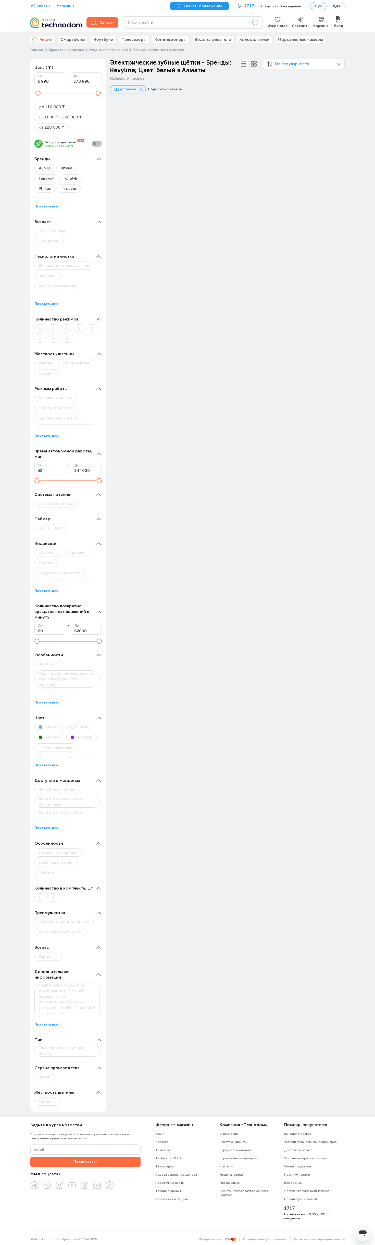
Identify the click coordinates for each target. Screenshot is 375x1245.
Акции (159, 1134)
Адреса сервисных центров (176, 1174)
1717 (289, 1208)
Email (39, 1149)
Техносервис (165, 1166)
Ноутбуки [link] (103, 39)
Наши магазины (231, 1174)
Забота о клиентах (233, 1142)
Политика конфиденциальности (319, 1239)
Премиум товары (297, 1174)
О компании (229, 1134)
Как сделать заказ (297, 1134)
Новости (161, 1142)
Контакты (226, 1166)
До (76, 76)
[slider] (38, 93)
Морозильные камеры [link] (300, 39)
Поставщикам (230, 1183)
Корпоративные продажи (239, 1158)
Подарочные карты (169, 1183)
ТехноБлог (163, 1150)
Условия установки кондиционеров (310, 1142)
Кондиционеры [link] (170, 39)
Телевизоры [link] (133, 39)
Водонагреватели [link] (213, 39)
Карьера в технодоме (236, 1150)
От (40, 76)
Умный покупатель (297, 1166)
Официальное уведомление (265, 1239)
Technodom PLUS (168, 1158)
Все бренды (293, 1183)
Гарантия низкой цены (171, 1199)
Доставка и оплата (298, 1150)
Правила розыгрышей (300, 1199)
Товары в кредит (168, 1191)
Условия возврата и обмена (305, 1158)
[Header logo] (55, 22)
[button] (278, 22)
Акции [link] (46, 39)
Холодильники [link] (254, 39)
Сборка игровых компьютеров (306, 1191)
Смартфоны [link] (72, 39)
